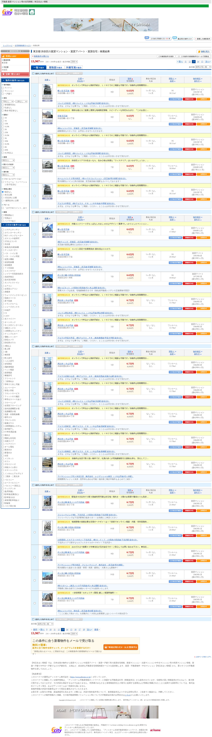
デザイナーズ (10, 464)
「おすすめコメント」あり (15, 208)
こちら (127, 695)
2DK (6, 132)
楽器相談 (8, 373)
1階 (5, 352)
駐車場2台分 (9, 497)
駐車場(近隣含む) (11, 494)
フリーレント (10, 378)
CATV (6, 316)
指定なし (8, 192)
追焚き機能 (9, 259)
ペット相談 (9, 370)
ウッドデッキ (10, 488)
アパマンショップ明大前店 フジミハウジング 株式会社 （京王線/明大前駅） (91, 565)
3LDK (6, 144)
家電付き (8, 453)
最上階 (7, 349)
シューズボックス (11, 307)
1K (5, 121)
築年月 (197, 81)
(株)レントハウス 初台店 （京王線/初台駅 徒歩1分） (80, 611)
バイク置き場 (10, 506)
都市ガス (8, 417)
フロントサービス (11, 393)
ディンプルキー (11, 334)
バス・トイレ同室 (11, 256)
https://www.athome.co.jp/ (80, 677)
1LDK (6, 126)
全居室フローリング (12, 405)
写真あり (8, 218)
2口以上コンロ (10, 241)
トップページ (7, 45)
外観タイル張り (11, 467)
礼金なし (8, 108)
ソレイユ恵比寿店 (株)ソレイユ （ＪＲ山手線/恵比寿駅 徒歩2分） (86, 313)
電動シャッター (11, 337)
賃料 (129, 79)
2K (5, 129)
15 (202, 61)
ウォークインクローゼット (15, 295)
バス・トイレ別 (11, 253)
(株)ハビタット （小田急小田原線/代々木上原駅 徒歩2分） (82, 288)
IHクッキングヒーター (13, 235)
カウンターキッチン (12, 233)
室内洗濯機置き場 (11, 408)
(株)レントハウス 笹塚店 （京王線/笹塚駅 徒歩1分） (80, 128)
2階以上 (7, 346)
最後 (96, 629)
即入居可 (8, 358)
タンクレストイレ (11, 282)
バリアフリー (10, 444)
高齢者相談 (9, 367)
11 (185, 61)
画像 (46, 80)
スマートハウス (11, 470)
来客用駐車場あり (11, 500)
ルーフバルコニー (11, 483)
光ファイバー (10, 319)
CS (5, 313)
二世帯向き (9, 381)
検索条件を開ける (41, 56)
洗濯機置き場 (10, 411)
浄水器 (7, 244)
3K (5, 138)
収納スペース (10, 298)
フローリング (10, 403)
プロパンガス (10, 420)
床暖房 (7, 292)
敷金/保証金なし (11, 110)
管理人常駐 (9, 390)
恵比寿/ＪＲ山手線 (66, 300)
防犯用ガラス (10, 343)
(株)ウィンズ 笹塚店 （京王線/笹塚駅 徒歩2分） (78, 242)
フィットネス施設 (11, 396)
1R (5, 118)
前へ (181, 61)
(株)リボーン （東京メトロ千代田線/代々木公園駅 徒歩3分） (83, 586)
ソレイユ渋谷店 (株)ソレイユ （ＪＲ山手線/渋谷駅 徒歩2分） (84, 103)
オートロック (10, 322)
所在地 (80, 81)
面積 (172, 81)
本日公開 (8, 195)
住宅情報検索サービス (23, 45)
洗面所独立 (9, 277)
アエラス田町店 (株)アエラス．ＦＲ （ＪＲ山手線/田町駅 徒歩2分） (87, 426)
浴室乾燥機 (9, 262)
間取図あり (9, 215)
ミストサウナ (10, 271)
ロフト (7, 461)
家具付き (8, 450)
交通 (80, 79)
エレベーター (10, 388)
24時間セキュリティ (12, 331)
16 (75, 629)
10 (50, 629)
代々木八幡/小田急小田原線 (69, 275)
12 (190, 61)
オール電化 (9, 447)
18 (84, 629)
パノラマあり (10, 221)
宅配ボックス (10, 328)
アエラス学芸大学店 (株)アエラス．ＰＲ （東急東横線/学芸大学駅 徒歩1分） (90, 338)
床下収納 (8, 301)
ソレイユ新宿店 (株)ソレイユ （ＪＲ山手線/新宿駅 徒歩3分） (84, 153)
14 (198, 61)
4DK (6, 150)
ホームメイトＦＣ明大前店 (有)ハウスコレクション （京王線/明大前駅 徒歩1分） (92, 178)
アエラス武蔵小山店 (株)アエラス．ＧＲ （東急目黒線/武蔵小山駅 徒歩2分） (90, 376)
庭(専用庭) (8, 491)
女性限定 (8, 364)
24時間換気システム (12, 426)
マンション (9, 91)
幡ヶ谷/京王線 (64, 91)
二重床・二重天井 (11, 476)
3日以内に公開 (10, 198)
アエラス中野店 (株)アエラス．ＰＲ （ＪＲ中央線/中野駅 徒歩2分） (87, 203)
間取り (172, 79)
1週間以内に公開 (11, 200)
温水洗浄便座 (10, 280)
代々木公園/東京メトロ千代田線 (71, 502)
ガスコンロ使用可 (11, 238)
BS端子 (7, 310)
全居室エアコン (11, 289)
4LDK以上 (8, 153)
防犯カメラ (9, 340)
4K (5, 147)
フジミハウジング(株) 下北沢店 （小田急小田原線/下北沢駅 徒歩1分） (87, 515)
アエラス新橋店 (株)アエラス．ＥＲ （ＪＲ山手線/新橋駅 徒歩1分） (87, 451)
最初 (35, 629)
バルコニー (9, 480)
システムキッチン (11, 229)
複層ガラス (9, 423)
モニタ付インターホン (13, 325)
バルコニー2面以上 (12, 486)
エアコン (8, 286)
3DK (6, 141)
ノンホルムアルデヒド (13, 473)
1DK (6, 124)
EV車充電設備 (10, 432)
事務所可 (8, 375)
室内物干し (9, 429)
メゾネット (9, 458)
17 (80, 629)
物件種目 (197, 79)
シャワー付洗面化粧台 (13, 274)
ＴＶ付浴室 (9, 268)
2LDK (6, 135)
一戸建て (8, 94)
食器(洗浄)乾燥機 (11, 247)
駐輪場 (7, 503)
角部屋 (7, 355)
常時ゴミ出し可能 (11, 384)
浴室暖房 (8, 265)
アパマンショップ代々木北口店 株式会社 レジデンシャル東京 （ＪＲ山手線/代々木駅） (96, 476)
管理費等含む (10, 105)
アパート (8, 88)
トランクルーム (11, 304)
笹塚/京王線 (62, 116)
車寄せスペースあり (12, 399)
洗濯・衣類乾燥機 (11, 414)
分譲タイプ (9, 441)
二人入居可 (9, 361)
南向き (7, 435)
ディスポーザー (11, 250)
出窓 (6, 456)
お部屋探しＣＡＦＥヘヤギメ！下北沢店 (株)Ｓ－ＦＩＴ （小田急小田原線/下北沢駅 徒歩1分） (98, 540)
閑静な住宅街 (10, 438)
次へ (207, 61)
